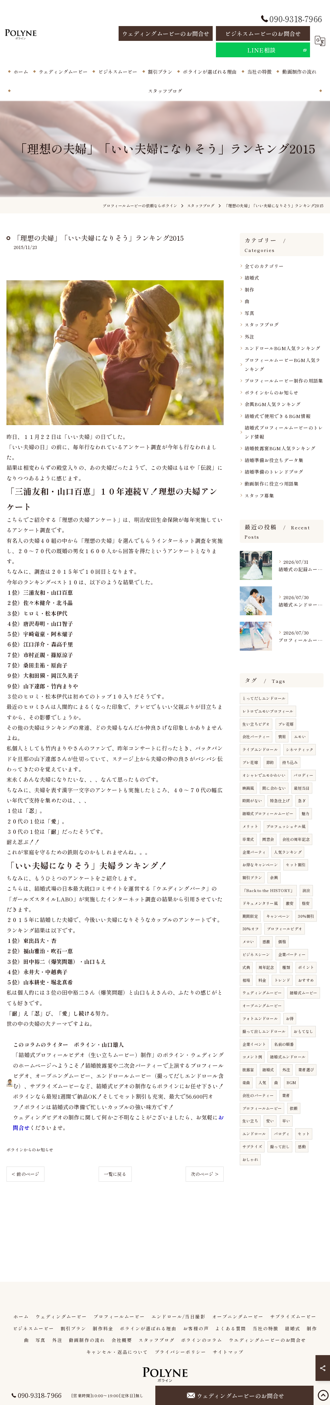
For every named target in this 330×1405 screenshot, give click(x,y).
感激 (266, 941)
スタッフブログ (262, 324)
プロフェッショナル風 (286, 826)
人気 (262, 1082)
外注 (249, 336)
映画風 (248, 788)
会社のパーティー (258, 1095)
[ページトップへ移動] (323, 1395)
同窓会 (268, 839)
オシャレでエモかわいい (264, 775)
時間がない (252, 800)
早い (286, 1120)
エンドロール (254, 1133)
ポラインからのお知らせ (29, 1150)
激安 (290, 903)
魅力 (305, 813)
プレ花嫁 (250, 762)
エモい (300, 736)
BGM (291, 1082)
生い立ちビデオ (256, 724)
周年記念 (266, 967)
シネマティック (299, 749)
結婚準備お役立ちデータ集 (274, 460)
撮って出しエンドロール (264, 1031)
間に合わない (274, 788)
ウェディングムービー (262, 992)
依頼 (293, 1108)
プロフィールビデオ (284, 928)
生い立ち (250, 1120)
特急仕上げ (280, 800)
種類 (286, 967)
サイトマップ (228, 1352)
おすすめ (306, 980)
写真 (249, 313)
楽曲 (246, 1082)
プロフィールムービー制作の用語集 (284, 380)
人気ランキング (287, 852)
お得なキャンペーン (260, 864)
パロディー (303, 775)
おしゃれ (250, 1159)
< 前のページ (25, 1174)
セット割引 (296, 864)
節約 (270, 762)
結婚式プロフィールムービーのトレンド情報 (284, 432)
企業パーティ (254, 852)
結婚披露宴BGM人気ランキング (280, 448)
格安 (306, 903)
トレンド (282, 980)
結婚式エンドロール (288, 1056)
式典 (246, 967)
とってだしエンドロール (264, 698)
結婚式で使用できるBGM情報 (278, 416)
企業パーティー (292, 954)
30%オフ (250, 928)
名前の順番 (284, 1044)
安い (270, 1120)
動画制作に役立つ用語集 (271, 483)
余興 (274, 877)
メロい (248, 941)
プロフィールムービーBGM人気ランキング (282, 364)
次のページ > (204, 1174)
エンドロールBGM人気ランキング (282, 348)
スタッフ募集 (259, 495)
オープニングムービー (262, 1005)
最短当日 (302, 788)
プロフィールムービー (262, 1108)
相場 (246, 980)
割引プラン (252, 877)
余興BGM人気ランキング (273, 404)
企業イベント (254, 1044)
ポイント (306, 967)
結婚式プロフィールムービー (268, 813)
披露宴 (248, 1069)
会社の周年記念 (296, 839)
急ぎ (302, 800)
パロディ (282, 1133)
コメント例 (252, 1056)
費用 (282, 736)
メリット (250, 826)
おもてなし (303, 1031)
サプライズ (252, 1146)
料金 (262, 980)
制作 (249, 289)
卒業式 (248, 839)
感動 (302, 1146)
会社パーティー (256, 736)
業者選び (306, 1069)
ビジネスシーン (256, 954)
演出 (306, 890)
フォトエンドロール (260, 1018)
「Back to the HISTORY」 (268, 890)
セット (304, 1133)
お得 (290, 1018)
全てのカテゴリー (264, 266)
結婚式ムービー (303, 992)
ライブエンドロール (260, 749)
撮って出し (280, 1146)
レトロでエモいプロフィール (268, 711)
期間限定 (250, 916)
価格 (282, 941)
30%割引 (306, 916)
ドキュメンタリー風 (260, 903)
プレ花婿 (286, 724)
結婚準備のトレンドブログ (274, 471)
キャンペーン (278, 916)
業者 (286, 1095)
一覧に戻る (115, 1174)
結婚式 (252, 277)
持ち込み (290, 762)
